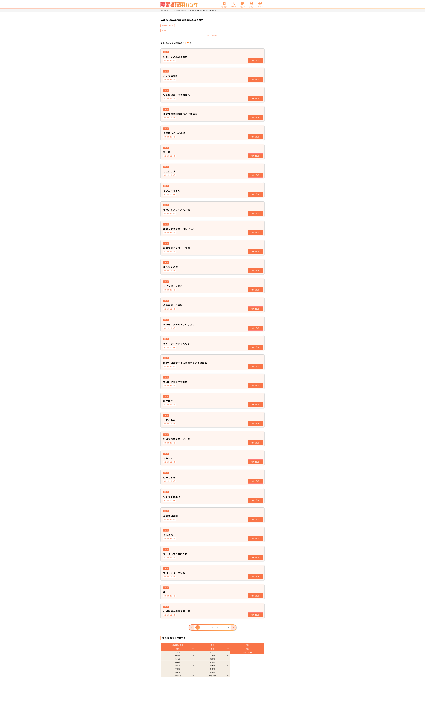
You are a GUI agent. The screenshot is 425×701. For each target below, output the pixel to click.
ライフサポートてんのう (176, 343)
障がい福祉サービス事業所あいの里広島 (185, 362)
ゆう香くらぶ (170, 267)
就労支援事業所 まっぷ (176, 439)
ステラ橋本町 (170, 76)
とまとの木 (169, 420)
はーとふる (169, 477)
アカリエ (168, 458)
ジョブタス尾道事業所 (175, 56)
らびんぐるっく (171, 190)
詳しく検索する (212, 35)
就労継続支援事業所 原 (176, 611)
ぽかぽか (168, 401)
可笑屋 (167, 152)
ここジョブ (169, 171)
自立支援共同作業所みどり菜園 (180, 114)
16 (228, 627)
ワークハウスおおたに (175, 554)
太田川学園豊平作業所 (175, 382)
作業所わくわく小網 (174, 133)
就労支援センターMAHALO (178, 229)
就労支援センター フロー (177, 248)
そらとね (168, 535)
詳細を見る (255, 60)
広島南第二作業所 (173, 305)
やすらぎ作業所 (171, 496)
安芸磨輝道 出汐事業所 (176, 95)
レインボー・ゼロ (173, 286)
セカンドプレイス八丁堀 (176, 209)
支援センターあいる (174, 573)
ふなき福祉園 (170, 515)
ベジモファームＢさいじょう (179, 324)
